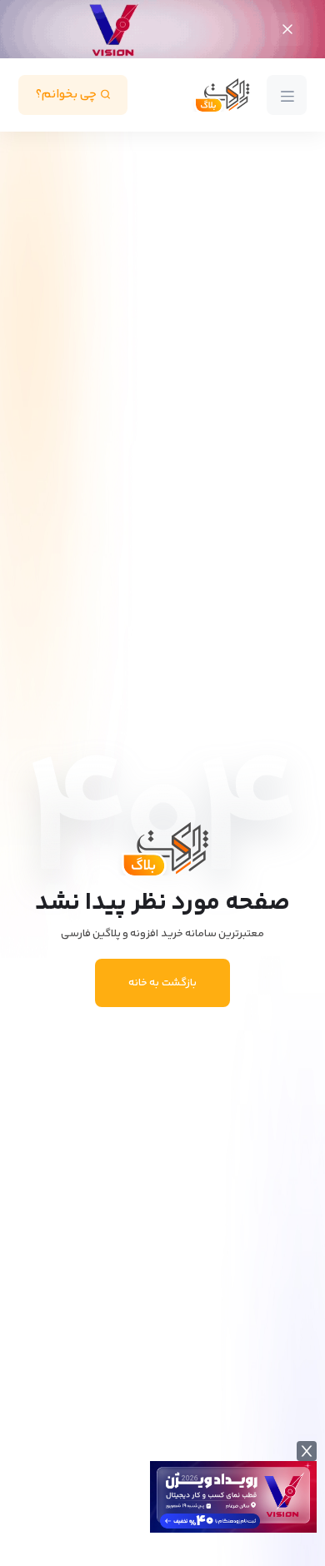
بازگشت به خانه (162, 983)
